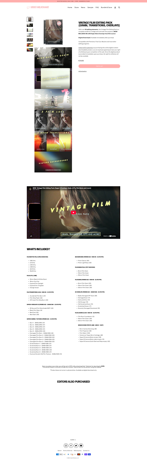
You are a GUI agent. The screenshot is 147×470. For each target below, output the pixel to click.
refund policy (82, 71)
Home (70, 7)
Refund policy (78, 450)
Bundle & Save (106, 7)
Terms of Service (67, 450)
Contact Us (86, 450)
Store (76, 7)
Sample (90, 7)
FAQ (97, 7)
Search (60, 450)
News (83, 7)
